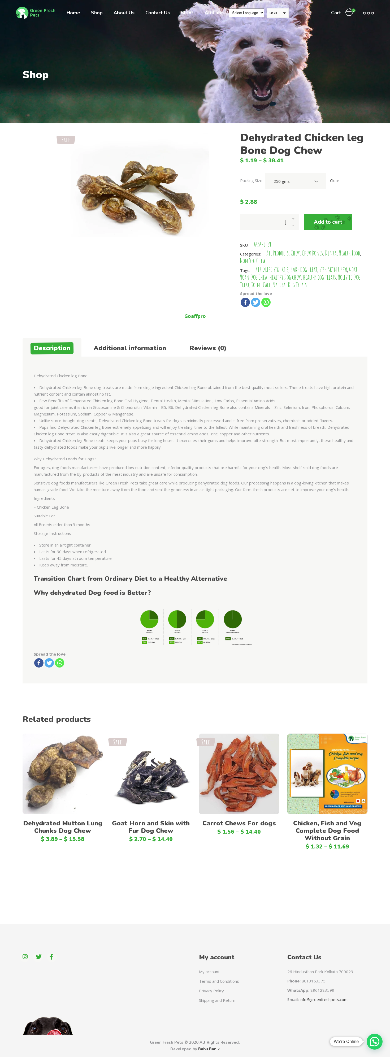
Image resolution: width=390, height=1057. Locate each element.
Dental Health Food (342, 253)
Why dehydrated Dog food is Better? (92, 592)
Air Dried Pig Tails (271, 269)
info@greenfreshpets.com (324, 999)
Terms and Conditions (219, 981)
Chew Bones (312, 253)
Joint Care (261, 285)
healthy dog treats (319, 277)
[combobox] (295, 181)
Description (52, 348)
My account (209, 971)
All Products (277, 253)
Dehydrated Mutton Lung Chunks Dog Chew (62, 827)
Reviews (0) (208, 348)
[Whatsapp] (266, 302)
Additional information (130, 348)
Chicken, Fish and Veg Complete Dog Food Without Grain (327, 830)
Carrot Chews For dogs (239, 823)
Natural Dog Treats (290, 285)
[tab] (52, 347)
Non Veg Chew (252, 261)
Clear (334, 180)
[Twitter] (255, 302)
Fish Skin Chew (333, 269)
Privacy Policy (211, 990)
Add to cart (328, 222)
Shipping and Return (217, 1000)
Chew (295, 253)
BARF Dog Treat (304, 269)
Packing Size (251, 180)
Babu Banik (209, 1049)
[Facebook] (245, 302)
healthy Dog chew (285, 277)
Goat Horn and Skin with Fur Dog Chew (151, 827)
